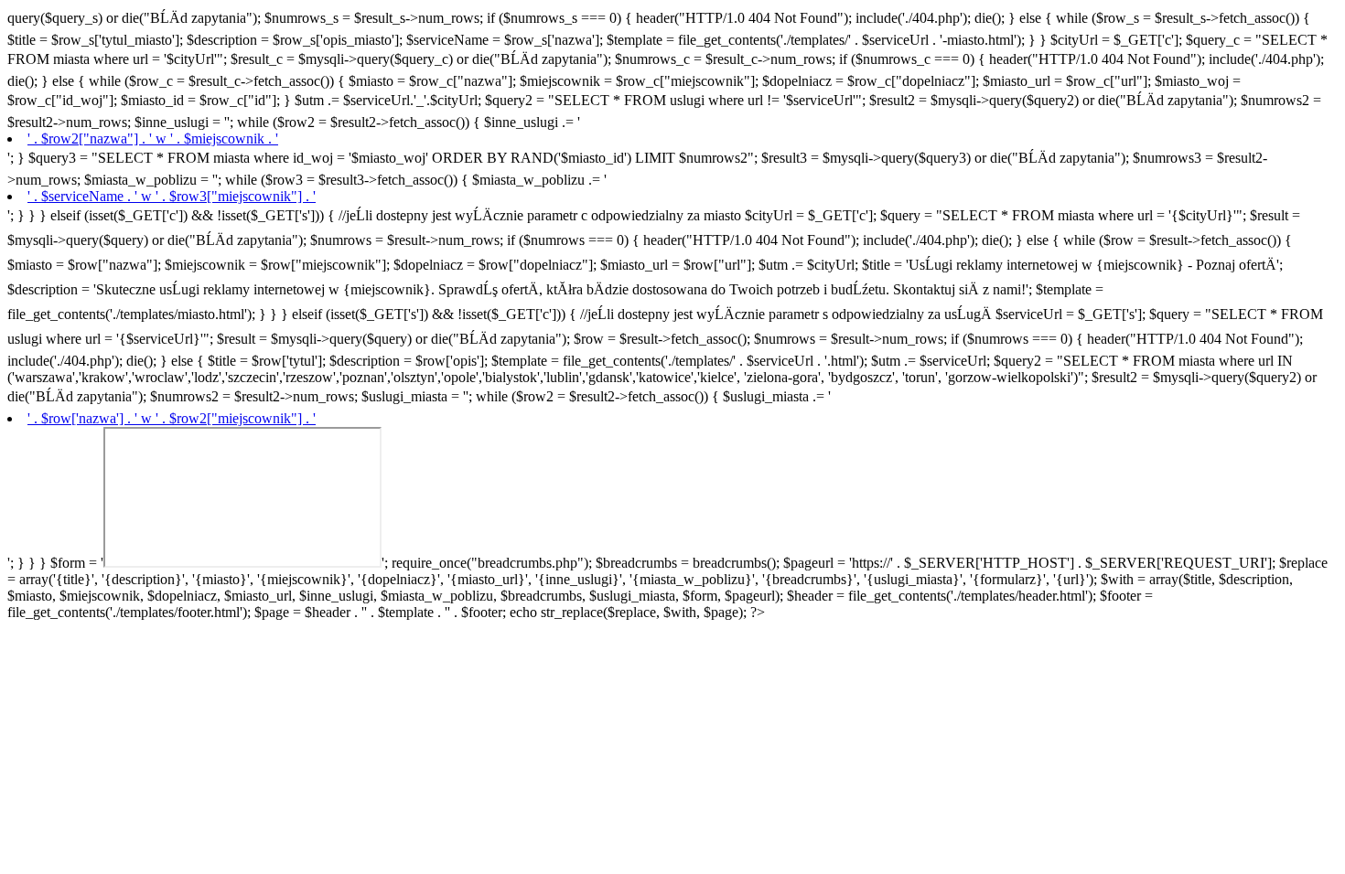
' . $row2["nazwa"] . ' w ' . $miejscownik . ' (152, 138)
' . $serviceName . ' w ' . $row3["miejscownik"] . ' (171, 196)
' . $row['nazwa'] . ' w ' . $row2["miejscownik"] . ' (171, 418)
